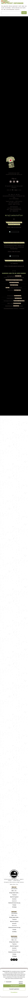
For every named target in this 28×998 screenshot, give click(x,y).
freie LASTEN (18, 298)
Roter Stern (17, 290)
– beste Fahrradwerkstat (13, 287)
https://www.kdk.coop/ (14, 251)
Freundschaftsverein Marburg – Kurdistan (14, 308)
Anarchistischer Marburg (14, 305)
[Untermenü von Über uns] (16, 135)
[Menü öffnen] (25, 1)
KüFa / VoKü (14, 303)
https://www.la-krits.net (14, 227)
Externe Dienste (21, 982)
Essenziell (8, 981)
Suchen (24, 12)
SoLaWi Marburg (14, 285)
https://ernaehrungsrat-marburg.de (14, 266)
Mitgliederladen (14, 276)
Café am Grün (18, 295)
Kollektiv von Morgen (19, 300)
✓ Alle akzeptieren (14, 985)
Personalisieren (14, 992)
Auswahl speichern (14, 989)
